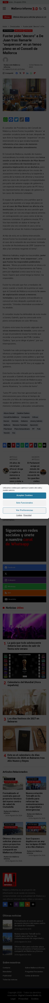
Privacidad (27, 515)
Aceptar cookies (24, 495)
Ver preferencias (24, 510)
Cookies (19, 515)
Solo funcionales (24, 503)
